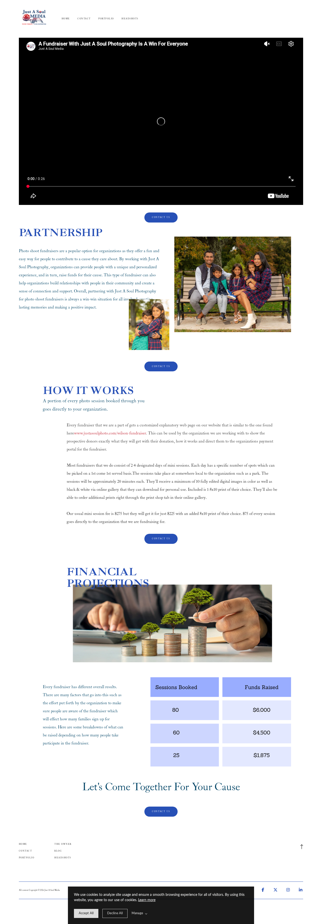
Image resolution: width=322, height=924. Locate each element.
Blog (58, 851)
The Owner (62, 844)
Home (66, 19)
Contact (84, 19)
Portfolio (106, 19)
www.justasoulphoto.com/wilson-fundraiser (110, 433)
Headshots (130, 19)
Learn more (146, 900)
